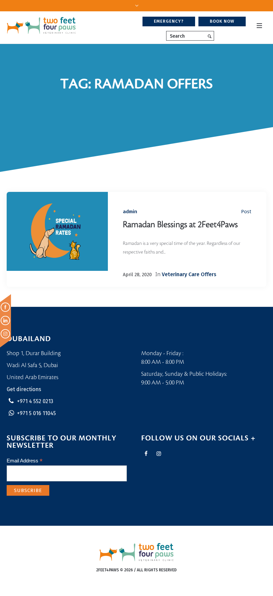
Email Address (25, 460)
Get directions (24, 389)
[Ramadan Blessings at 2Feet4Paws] (57, 231)
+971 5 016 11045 (36, 413)
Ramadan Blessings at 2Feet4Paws (180, 224)
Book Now (222, 21)
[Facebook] (146, 453)
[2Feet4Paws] (136, 552)
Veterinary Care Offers (189, 274)
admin (130, 212)
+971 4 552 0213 (35, 401)
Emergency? (169, 21)
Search (177, 36)
